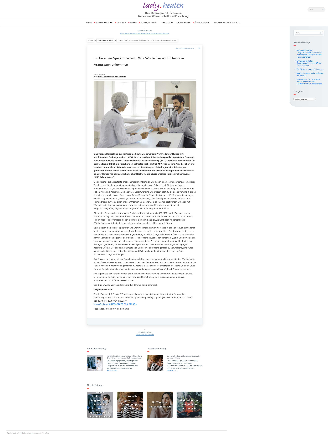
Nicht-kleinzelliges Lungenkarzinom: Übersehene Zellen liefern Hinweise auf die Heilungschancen (124, 357)
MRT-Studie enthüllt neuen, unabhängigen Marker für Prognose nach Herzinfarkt (145, 33)
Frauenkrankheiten (104, 22)
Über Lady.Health (202, 22)
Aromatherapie (183, 22)
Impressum (37, 433)
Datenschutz (27, 433)
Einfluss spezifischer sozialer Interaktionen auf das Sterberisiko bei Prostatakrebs (309, 81)
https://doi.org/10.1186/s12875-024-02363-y (115, 304)
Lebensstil (121, 22)
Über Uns (45, 433)
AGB (19, 433)
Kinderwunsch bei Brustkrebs (145, 334)
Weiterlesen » (112, 371)
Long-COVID (167, 22)
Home (88, 22)
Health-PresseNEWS (105, 40)
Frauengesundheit (149, 22)
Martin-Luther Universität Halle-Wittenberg (112, 76)
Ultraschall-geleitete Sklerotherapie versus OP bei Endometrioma (184, 357)
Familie (133, 22)
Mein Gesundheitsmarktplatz (227, 22)
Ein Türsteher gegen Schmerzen (310, 69)
